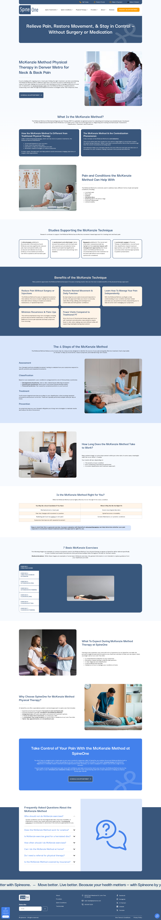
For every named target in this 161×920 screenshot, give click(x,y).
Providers (94, 10)
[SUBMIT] (45, 909)
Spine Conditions (66, 10)
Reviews (111, 10)
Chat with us (6, 916)
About (103, 10)
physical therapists (92, 527)
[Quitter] (8, 908)
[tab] (29, 567)
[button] (157, 916)
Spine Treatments (51, 10)
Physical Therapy (81, 10)
